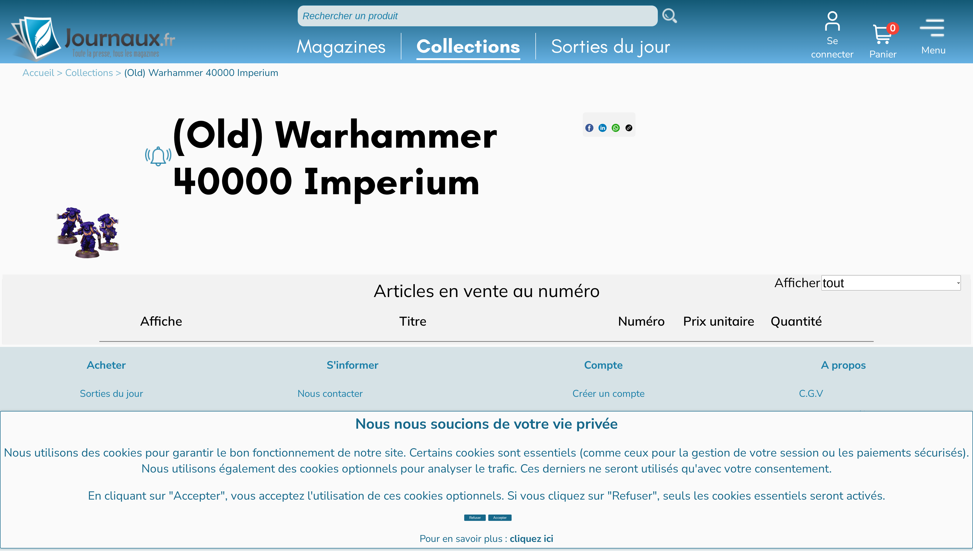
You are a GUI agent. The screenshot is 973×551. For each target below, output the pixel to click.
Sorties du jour (610, 46)
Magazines (341, 46)
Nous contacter (330, 393)
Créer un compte (608, 393)
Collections (468, 46)
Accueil (38, 73)
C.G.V (811, 393)
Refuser (475, 518)
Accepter (500, 518)
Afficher (797, 282)
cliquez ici (531, 538)
